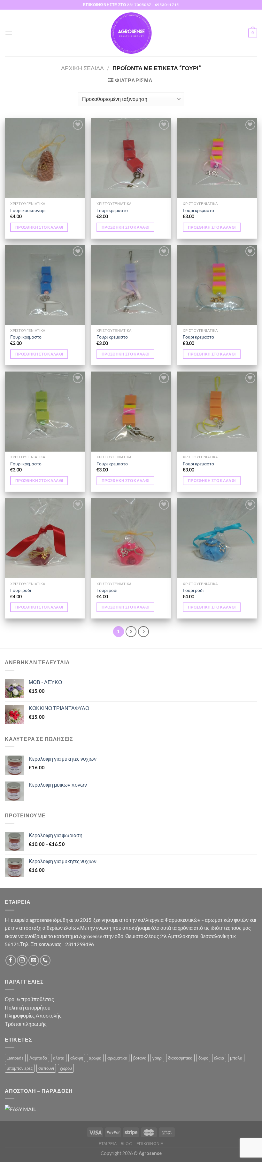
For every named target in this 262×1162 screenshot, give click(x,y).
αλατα (59, 1057)
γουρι (157, 1057)
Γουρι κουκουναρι (27, 210)
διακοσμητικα (180, 1057)
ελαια (219, 1057)
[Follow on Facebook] (10, 960)
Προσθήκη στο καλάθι (39, 227)
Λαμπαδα (38, 1057)
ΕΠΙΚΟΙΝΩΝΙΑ (150, 1143)
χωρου (66, 1068)
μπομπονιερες (20, 1068)
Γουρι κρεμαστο (112, 210)
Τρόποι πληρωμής (26, 1024)
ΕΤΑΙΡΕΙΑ (108, 1143)
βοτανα (140, 1057)
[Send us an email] (33, 960)
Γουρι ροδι (20, 590)
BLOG (126, 1143)
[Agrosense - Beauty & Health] (131, 33)
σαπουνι (46, 1068)
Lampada (15, 1057)
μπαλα (236, 1057)
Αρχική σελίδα (82, 67)
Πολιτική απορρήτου (27, 1007)
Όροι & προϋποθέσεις (29, 999)
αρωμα (95, 1057)
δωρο (203, 1057)
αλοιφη (76, 1057)
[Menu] (8, 33)
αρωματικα (117, 1057)
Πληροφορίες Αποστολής (33, 1015)
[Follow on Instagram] (22, 960)
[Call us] (45, 960)
